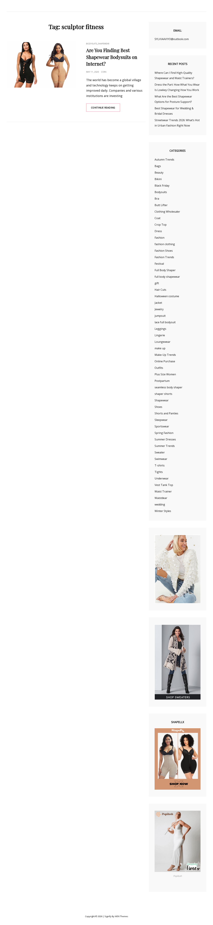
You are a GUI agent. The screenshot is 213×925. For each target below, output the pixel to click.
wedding (160, 504)
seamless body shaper (168, 387)
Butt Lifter (161, 205)
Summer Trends (165, 446)
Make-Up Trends (165, 355)
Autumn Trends (164, 159)
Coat (157, 218)
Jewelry (159, 309)
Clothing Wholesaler (167, 211)
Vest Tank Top (164, 485)
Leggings (160, 329)
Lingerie (160, 335)
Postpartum (162, 381)
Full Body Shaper (165, 270)
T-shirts (160, 465)
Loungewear (162, 342)
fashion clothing (165, 244)
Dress (158, 231)
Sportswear (162, 426)
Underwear (162, 478)
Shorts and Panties (166, 413)
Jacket (158, 303)
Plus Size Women (165, 374)
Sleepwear (161, 420)
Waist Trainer (163, 491)
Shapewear (103, 43)
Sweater (160, 452)
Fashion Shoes (164, 250)
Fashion (159, 237)
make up (160, 348)
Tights (159, 472)
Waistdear (161, 498)
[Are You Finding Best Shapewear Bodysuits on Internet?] (41, 64)
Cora (103, 71)
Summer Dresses (165, 439)
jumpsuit (160, 316)
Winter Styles (163, 511)
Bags (158, 166)
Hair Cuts (160, 290)
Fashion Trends (164, 257)
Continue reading (105, 109)
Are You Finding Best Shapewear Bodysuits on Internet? (111, 57)
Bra (157, 198)
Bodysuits (91, 43)
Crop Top (161, 224)
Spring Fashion (164, 433)
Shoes (158, 407)
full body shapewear (167, 277)
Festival (159, 264)
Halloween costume (167, 296)
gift (157, 283)
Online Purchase (165, 361)
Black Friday (162, 185)
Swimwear (161, 459)
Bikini (158, 179)
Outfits (159, 368)
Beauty (159, 172)
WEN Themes (121, 916)
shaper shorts (163, 394)
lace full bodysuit (165, 322)
